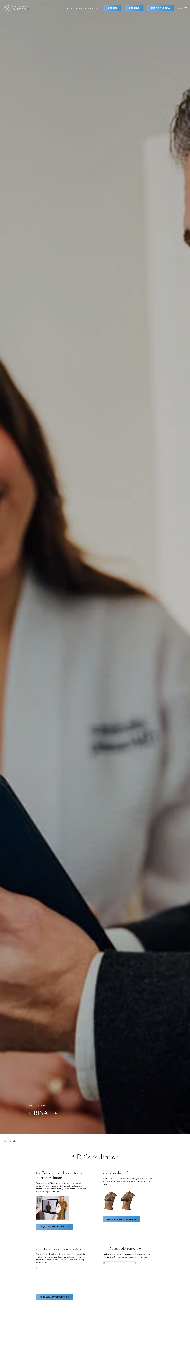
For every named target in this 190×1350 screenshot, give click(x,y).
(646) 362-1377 (94, 8)
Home (6, 1141)
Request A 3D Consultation (54, 1226)
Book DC (112, 8)
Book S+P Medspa (160, 8)
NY (86, 8)
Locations (129, 1344)
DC (67, 8)
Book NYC (134, 8)
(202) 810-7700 (75, 8)
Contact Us (151, 1344)
